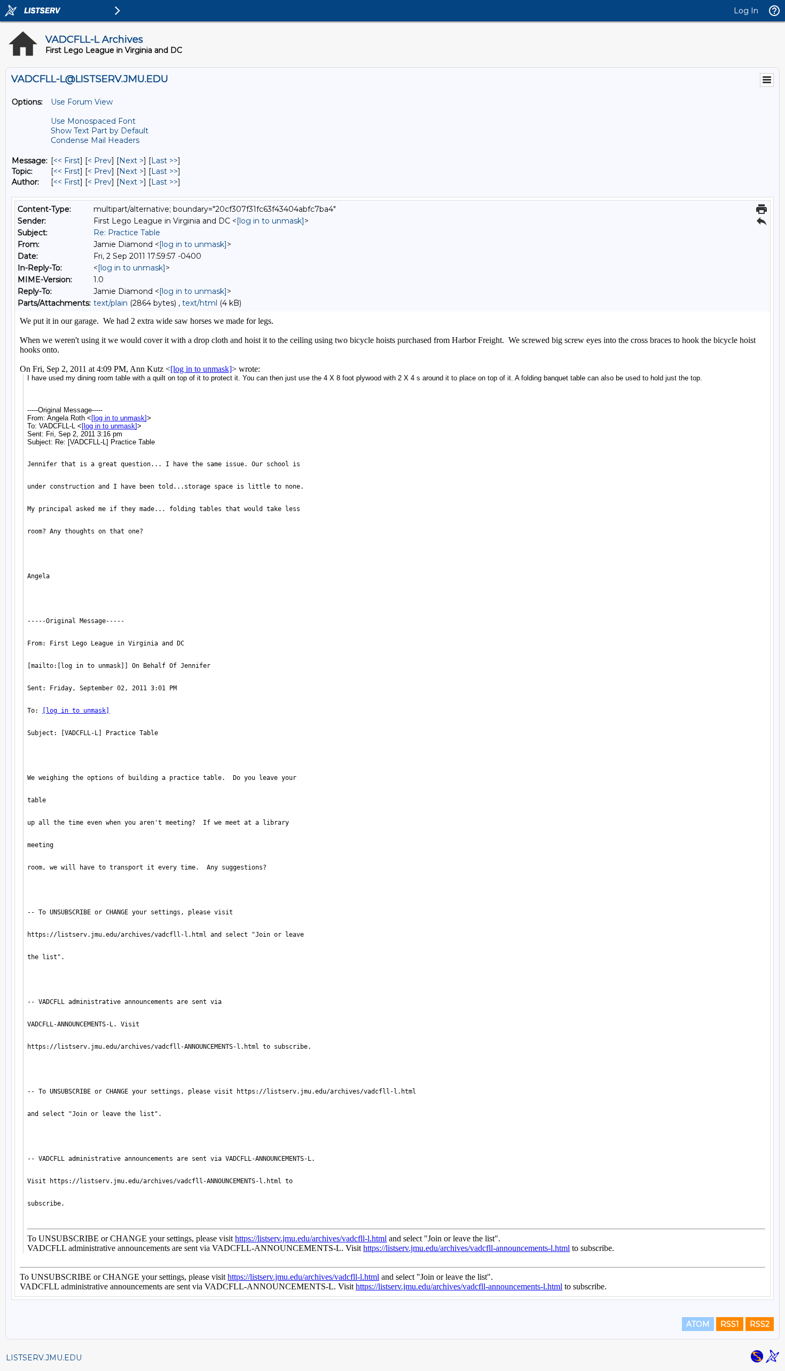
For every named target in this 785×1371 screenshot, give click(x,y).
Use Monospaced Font (93, 121)
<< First (66, 160)
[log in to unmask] (270, 221)
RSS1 (729, 1324)
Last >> (164, 160)
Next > (131, 160)
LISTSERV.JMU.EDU (44, 1357)
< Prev (100, 160)
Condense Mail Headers (95, 140)
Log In (746, 10)
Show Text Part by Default (99, 130)
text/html (199, 303)
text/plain (110, 303)
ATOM (698, 1324)
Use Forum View (82, 102)
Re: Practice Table (126, 232)
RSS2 (760, 1324)
